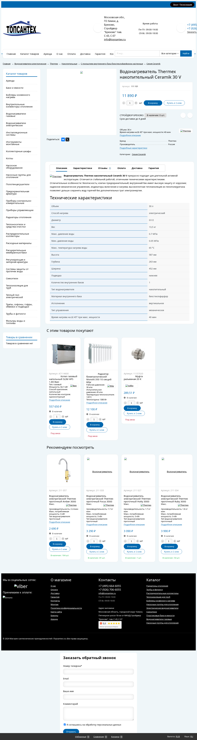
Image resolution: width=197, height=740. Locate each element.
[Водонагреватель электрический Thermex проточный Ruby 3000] (175, 470)
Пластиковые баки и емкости (160, 615)
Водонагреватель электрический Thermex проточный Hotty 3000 (137, 498)
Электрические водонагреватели (162, 608)
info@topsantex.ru (115, 39)
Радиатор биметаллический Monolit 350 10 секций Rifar (98, 378)
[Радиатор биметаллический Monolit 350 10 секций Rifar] (101, 354)
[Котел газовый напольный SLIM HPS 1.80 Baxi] (63, 354)
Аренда (54, 619)
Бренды (54, 615)
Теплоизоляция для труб (158, 597)
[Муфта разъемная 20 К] (138, 354)
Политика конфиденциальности (66, 608)
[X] (67, 139)
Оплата (54, 589)
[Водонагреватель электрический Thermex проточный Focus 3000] (101, 470)
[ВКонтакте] (63, 139)
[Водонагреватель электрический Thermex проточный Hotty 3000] (138, 470)
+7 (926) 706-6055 (109, 589)
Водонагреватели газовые (159, 619)
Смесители (151, 611)
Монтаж (54, 604)
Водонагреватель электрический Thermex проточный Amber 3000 (62, 498)
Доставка (55, 593)
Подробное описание (130, 135)
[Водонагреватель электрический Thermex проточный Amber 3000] (63, 470)
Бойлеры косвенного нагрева (160, 600)
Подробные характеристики (133, 148)
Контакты (55, 600)
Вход (175, 4)
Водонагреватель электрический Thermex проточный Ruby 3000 (174, 498)
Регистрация (186, 4)
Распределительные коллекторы (162, 593)
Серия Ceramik (139, 154)
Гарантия (55, 597)
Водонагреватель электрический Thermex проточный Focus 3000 (99, 498)
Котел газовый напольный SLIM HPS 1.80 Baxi (63, 379)
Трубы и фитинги (154, 589)
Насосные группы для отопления (162, 604)
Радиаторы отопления (157, 585)
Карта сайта (56, 611)
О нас (53, 585)
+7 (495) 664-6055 (109, 585)
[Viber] (21, 586)
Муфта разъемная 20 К (133, 378)
